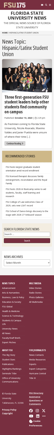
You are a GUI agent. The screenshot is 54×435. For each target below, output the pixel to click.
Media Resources (37, 359)
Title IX (32, 378)
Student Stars (8, 359)
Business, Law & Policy (13, 297)
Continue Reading (14, 143)
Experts (32, 364)
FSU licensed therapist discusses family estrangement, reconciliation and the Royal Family (26, 180)
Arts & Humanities (11, 292)
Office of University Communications (11, 380)
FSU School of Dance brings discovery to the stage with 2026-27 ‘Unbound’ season (27, 213)
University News (10, 328)
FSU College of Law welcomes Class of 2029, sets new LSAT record (24, 203)
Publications (8, 364)
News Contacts (36, 354)
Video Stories (35, 288)
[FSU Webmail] (42, 4)
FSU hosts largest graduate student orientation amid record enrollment (23, 169)
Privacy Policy (9, 409)
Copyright (7, 413)
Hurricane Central (37, 373)
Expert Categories (37, 368)
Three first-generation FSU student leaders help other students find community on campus (26, 104)
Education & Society (11, 301)
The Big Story (8, 354)
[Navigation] (50, 4)
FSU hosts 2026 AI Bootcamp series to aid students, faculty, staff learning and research (26, 193)
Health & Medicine (11, 311)
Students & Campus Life (11, 322)
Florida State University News (27, 15)
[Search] (46, 4)
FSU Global (7, 306)
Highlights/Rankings (11, 368)
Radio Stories (35, 292)
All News (6, 333)
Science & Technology (12, 315)
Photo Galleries (36, 297)
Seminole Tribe (9, 373)
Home (5, 32)
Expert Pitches (9, 342)
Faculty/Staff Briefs (11, 337)
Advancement (8, 288)
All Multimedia (36, 301)
